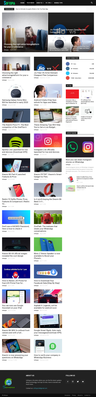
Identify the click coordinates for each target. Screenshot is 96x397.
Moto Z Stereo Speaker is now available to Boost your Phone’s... (47, 255)
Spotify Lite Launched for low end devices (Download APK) (15, 151)
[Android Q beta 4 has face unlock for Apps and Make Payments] (82, 43)
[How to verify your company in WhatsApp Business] (48, 346)
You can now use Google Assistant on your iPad (12, 306)
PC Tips (48, 3)
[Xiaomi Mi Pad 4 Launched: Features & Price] (16, 165)
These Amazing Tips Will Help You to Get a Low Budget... (47, 126)
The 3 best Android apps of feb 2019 (27, 9)
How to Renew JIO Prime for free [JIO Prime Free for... (14, 282)
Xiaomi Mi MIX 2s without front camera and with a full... (15, 331)
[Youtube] (83, 382)
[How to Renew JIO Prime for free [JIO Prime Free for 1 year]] (16, 271)
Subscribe (91, 78)
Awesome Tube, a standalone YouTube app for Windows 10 (71, 101)
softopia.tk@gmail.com (40, 388)
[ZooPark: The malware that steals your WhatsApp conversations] (48, 217)
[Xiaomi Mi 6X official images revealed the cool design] (16, 244)
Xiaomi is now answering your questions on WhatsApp (15, 356)
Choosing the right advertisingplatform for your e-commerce (15, 75)
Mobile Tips (58, 3)
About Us (80, 395)
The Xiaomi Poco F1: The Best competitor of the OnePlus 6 (15, 126)
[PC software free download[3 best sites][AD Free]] (87, 94)
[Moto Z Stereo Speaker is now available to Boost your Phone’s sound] (48, 244)
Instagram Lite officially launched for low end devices (46, 151)
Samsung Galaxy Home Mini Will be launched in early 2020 (15, 101)
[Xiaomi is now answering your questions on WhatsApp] (16, 346)
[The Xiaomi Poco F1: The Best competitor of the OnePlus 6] (16, 115)
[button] (91, 3)
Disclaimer (67, 395)
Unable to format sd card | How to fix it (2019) (86, 118)
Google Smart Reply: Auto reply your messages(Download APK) (48, 331)
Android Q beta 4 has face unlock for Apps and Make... (46, 101)
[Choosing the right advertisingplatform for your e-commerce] (25, 32)
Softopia (6, 49)
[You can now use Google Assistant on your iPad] (16, 296)
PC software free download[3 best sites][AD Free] (87, 101)
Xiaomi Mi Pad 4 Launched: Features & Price (14, 175)
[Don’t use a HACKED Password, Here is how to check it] (16, 217)
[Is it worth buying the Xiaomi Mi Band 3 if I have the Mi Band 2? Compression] (48, 190)
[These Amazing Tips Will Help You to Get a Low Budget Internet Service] (48, 115)
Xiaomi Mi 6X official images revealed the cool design (14, 254)
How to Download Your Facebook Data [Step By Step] (46, 282)
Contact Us (87, 395)
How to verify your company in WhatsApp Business (47, 356)
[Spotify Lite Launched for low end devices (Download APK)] (16, 140)
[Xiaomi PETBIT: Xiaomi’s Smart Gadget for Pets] (48, 165)
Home (22, 3)
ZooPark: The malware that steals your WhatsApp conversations (45, 228)
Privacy (74, 395)
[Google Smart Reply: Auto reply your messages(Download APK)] (48, 321)
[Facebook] (68, 382)
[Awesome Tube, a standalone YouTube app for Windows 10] (72, 94)
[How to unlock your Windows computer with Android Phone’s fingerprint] (72, 110)
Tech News (30, 3)
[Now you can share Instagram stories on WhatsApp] (80, 147)
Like (93, 64)
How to (39, 3)
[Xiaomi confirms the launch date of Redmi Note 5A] (70, 188)
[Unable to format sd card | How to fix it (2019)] (87, 110)
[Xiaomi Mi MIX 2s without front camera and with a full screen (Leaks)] (16, 321)
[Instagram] (73, 382)
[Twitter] (78, 382)
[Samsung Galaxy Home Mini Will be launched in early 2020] (59, 43)
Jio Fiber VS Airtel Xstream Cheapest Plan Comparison (46, 74)
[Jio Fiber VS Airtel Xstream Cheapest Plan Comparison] (71, 24)
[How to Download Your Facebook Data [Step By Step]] (48, 271)
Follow (92, 68)
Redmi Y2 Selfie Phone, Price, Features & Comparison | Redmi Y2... (15, 201)
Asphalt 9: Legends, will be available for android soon (45, 306)
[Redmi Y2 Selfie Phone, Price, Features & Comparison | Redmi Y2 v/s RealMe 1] (16, 190)
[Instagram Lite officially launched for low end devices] (48, 140)
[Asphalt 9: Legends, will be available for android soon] (48, 296)
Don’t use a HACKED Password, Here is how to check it (15, 227)
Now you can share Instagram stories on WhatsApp (79, 161)
